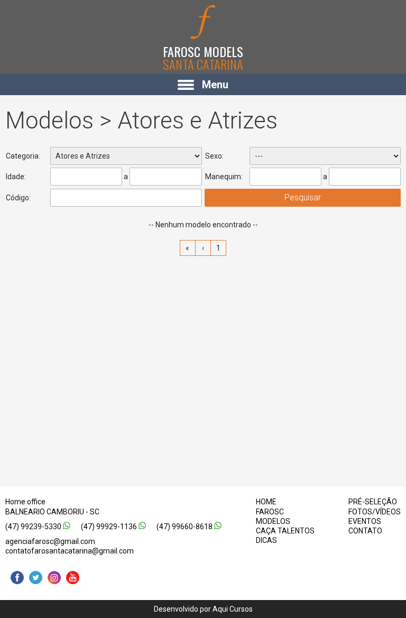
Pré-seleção (372, 501)
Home (266, 501)
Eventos (364, 521)
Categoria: (23, 156)
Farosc (270, 512)
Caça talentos (285, 531)
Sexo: (214, 156)
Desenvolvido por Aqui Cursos (203, 609)
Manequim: (224, 176)
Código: (18, 197)
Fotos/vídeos (374, 512)
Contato (365, 531)
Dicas (266, 540)
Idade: (16, 176)
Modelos (273, 521)
